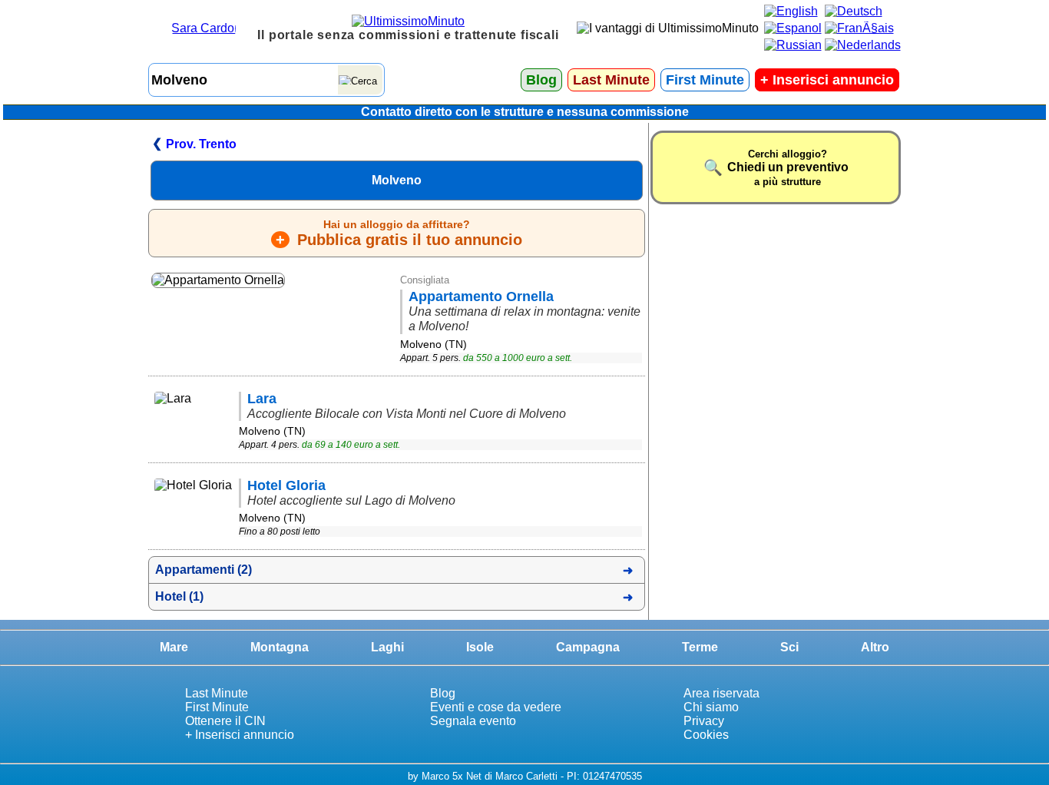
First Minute (705, 80)
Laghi (387, 647)
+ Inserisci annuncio (239, 734)
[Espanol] (793, 28)
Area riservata (721, 693)
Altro (875, 647)
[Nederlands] (863, 45)
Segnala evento (473, 720)
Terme (700, 647)
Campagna (588, 647)
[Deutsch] (853, 11)
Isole (480, 647)
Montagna (279, 647)
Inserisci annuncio (827, 80)
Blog (541, 80)
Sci (789, 647)
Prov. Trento (201, 144)
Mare (174, 647)
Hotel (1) (179, 596)
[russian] (793, 45)
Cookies (706, 734)
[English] (791, 11)
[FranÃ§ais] (859, 28)
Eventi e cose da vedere (495, 707)
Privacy (703, 720)
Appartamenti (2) (203, 569)
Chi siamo (711, 707)
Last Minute (611, 80)
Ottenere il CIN (225, 720)
